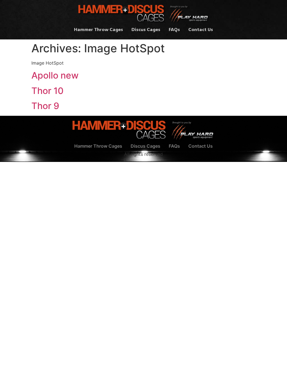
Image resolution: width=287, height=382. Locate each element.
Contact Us (200, 29)
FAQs (174, 29)
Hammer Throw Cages (98, 29)
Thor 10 (47, 90)
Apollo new (54, 75)
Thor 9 (45, 105)
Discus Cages (145, 29)
